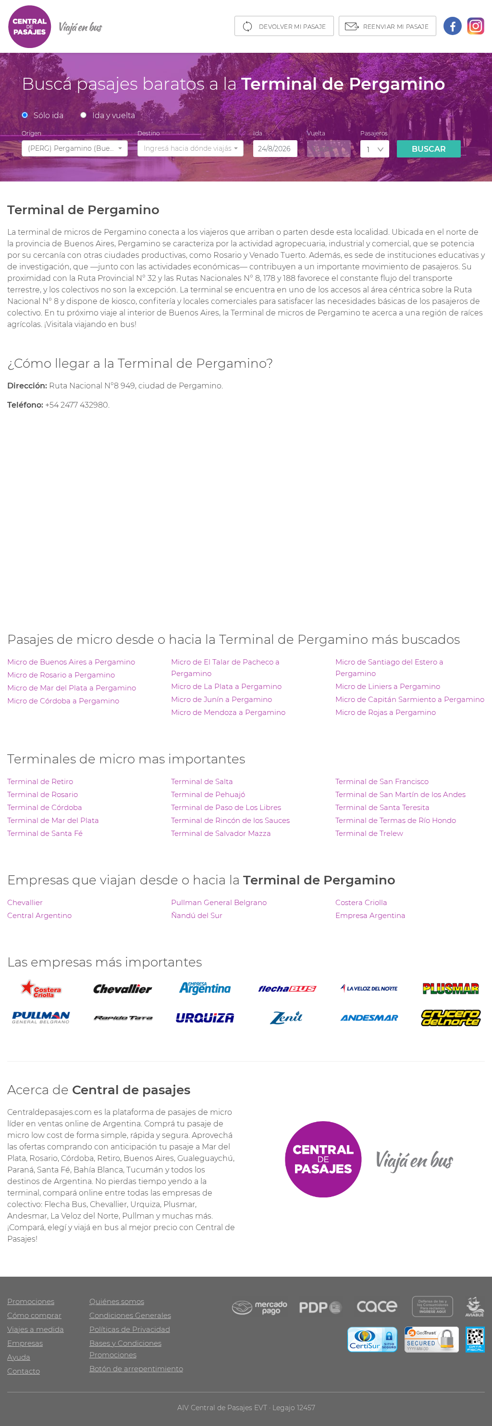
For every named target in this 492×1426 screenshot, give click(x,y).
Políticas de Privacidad (129, 1329)
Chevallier (25, 902)
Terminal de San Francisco (382, 781)
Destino (148, 133)
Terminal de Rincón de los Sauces (230, 820)
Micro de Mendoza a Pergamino (228, 712)
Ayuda (18, 1357)
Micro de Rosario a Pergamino (61, 674)
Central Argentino (39, 915)
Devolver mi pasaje (292, 26)
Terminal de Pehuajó (208, 794)
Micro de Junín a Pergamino (221, 699)
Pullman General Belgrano (219, 902)
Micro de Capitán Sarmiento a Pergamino (409, 699)
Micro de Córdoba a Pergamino (63, 700)
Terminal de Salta (202, 781)
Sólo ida (48, 115)
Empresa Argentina (370, 915)
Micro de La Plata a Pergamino (226, 686)
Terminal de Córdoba (44, 807)
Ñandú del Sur (196, 915)
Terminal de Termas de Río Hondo (395, 820)
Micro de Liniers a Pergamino (387, 686)
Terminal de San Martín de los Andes (400, 794)
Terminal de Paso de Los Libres (226, 807)
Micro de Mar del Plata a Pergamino (71, 687)
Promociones (30, 1301)
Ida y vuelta (113, 115)
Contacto (23, 1371)
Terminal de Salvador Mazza (221, 833)
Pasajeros (374, 133)
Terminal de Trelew (369, 833)
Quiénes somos (116, 1301)
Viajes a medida (35, 1329)
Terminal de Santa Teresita (382, 807)
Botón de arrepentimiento (136, 1368)
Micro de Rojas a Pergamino (385, 712)
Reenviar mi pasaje (396, 26)
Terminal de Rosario (42, 794)
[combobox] (75, 148)
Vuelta (316, 133)
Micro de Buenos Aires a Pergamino (71, 661)
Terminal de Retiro (40, 781)
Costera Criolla (361, 902)
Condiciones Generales (130, 1315)
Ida (257, 133)
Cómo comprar (34, 1315)
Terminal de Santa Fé (45, 833)
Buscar (429, 149)
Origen (31, 133)
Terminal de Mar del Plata (53, 820)
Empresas (25, 1343)
